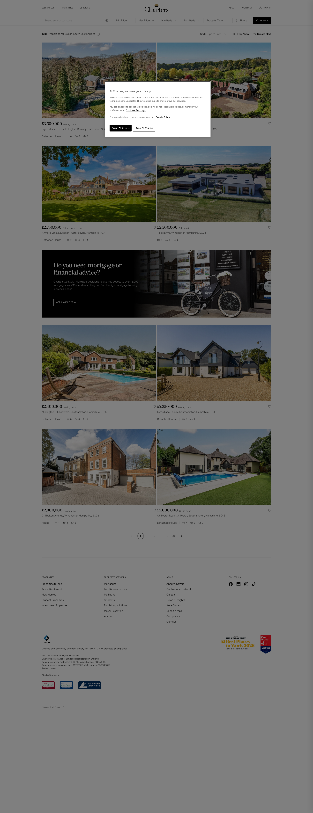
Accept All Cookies (120, 128)
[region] (158, 109)
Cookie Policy (163, 117)
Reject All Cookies (144, 128)
